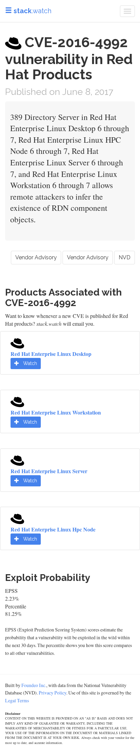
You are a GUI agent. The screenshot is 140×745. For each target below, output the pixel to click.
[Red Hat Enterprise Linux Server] (17, 459)
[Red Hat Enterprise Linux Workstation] (17, 401)
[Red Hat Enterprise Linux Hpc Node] (17, 518)
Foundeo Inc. (33, 685)
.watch (32, 11)
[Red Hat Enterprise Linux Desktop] (17, 342)
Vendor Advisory (36, 257)
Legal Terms (17, 700)
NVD (124, 257)
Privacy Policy (52, 692)
